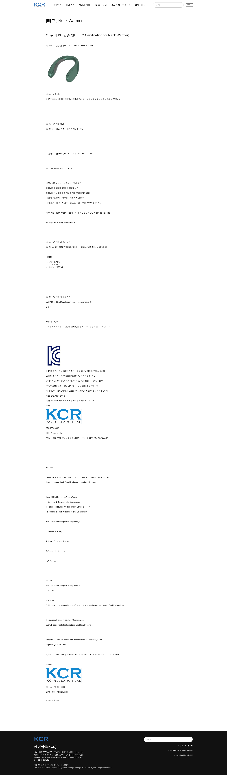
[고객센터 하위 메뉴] (131, 5)
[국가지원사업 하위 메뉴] (108, 5)
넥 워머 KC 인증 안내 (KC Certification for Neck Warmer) (87, 35)
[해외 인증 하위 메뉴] (75, 5)
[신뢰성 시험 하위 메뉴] (91, 5)
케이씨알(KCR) (45, 747)
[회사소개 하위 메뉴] (144, 5)
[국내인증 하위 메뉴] (62, 5)
